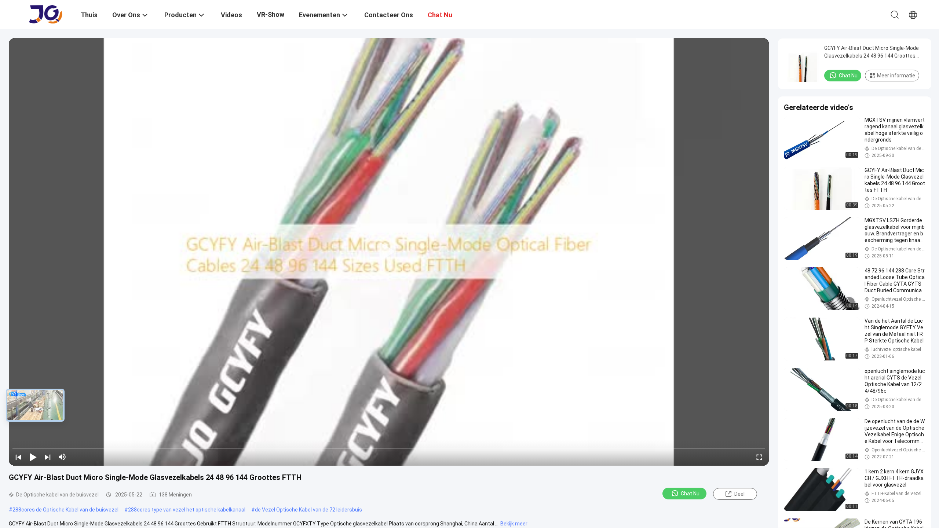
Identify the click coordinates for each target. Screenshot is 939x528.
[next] (47, 456)
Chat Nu (690, 493)
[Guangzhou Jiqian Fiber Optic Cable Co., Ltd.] (46, 14)
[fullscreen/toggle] (759, 456)
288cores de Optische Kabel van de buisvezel (65, 510)
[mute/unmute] (62, 456)
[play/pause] (33, 456)
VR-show (270, 14)
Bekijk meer (513, 524)
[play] (389, 252)
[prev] (18, 456)
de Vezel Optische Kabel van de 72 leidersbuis (308, 510)
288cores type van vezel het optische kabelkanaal (186, 510)
